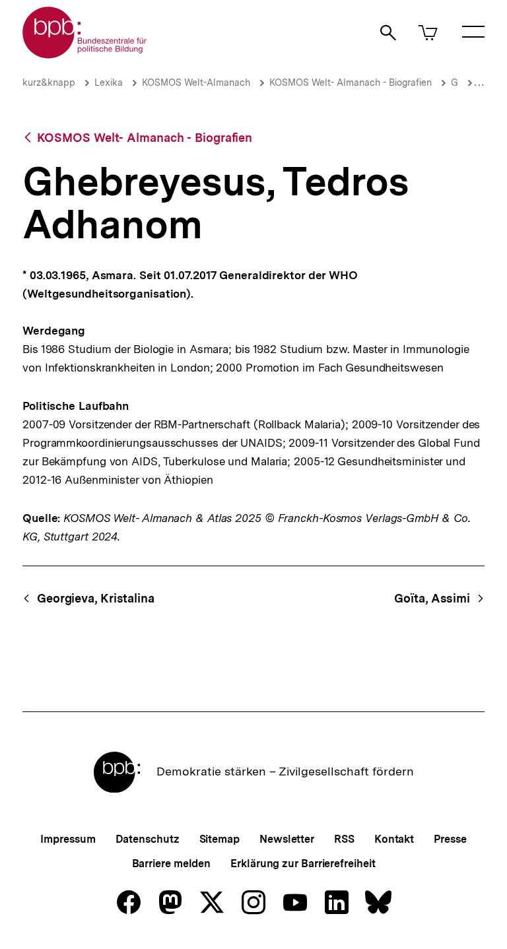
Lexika (108, 82)
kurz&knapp (48, 82)
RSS (344, 839)
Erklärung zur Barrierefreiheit (302, 863)
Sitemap (219, 839)
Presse (450, 839)
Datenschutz (148, 839)
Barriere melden (171, 863)
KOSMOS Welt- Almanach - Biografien (350, 82)
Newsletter (286, 839)
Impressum (67, 839)
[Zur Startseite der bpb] (85, 54)
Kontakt (394, 839)
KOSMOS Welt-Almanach (196, 82)
